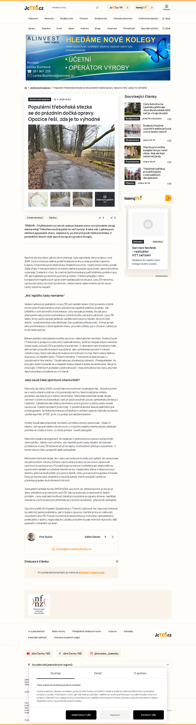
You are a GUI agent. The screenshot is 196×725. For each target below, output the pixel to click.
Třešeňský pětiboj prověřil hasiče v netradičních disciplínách (154, 173)
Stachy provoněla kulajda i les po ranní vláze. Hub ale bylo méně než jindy (155, 152)
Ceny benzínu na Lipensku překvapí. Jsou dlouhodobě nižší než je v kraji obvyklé (156, 109)
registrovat (97, 572)
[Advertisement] (186, 88)
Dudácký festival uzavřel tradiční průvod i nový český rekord (157, 128)
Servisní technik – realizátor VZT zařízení (144, 251)
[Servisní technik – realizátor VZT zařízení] (148, 224)
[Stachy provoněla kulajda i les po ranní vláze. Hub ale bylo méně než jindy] (132, 152)
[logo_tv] (119, 7)
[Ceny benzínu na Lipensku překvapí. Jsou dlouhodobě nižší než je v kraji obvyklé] (132, 109)
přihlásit (84, 572)
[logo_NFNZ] (39, 604)
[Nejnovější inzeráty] (168, 198)
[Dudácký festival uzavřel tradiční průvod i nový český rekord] (132, 130)
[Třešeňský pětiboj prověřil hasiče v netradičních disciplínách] (132, 173)
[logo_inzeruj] (145, 7)
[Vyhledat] (97, 7)
